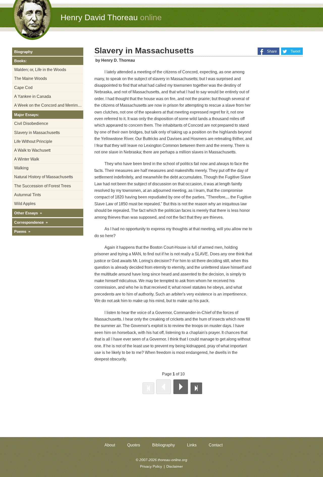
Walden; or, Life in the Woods (40, 69)
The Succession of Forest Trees (42, 186)
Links (192, 445)
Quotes (133, 445)
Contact (216, 445)
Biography (23, 52)
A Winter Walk (26, 159)
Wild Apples (25, 203)
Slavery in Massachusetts (37, 132)
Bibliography (163, 445)
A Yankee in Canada (32, 96)
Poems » (22, 231)
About (109, 445)
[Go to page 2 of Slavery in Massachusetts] (180, 386)
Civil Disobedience (31, 123)
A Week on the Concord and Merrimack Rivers (48, 105)
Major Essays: (26, 114)
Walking (21, 168)
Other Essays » (28, 213)
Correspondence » (31, 222)
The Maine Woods (30, 78)
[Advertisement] (282, 144)
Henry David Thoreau (111, 17)
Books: (20, 61)
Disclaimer (174, 466)
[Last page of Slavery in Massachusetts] (196, 388)
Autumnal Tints (27, 195)
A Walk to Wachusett (32, 150)
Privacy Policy (151, 466)
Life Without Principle (33, 141)
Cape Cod (23, 87)
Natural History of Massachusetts (43, 177)
